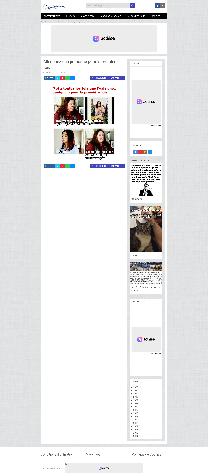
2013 (135, 429)
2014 (135, 426)
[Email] (150, 152)
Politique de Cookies (146, 454)
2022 (135, 400)
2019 (135, 410)
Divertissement (52, 16)
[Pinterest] (140, 152)
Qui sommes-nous (136, 16)
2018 (135, 413)
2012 (135, 432)
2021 (135, 403)
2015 (135, 423)
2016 (135, 419)
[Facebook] (135, 152)
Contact (156, 16)
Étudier (134, 255)
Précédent (100, 78)
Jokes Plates (88, 16)
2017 (135, 416)
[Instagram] (145, 152)
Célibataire (136, 199)
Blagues (70, 16)
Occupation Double (111, 16)
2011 (135, 436)
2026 (135, 387)
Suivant (115, 78)
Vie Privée (93, 454)
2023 (135, 397)
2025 (135, 390)
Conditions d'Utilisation (57, 454)
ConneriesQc (49, 72)
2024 (135, 393)
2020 (135, 406)
